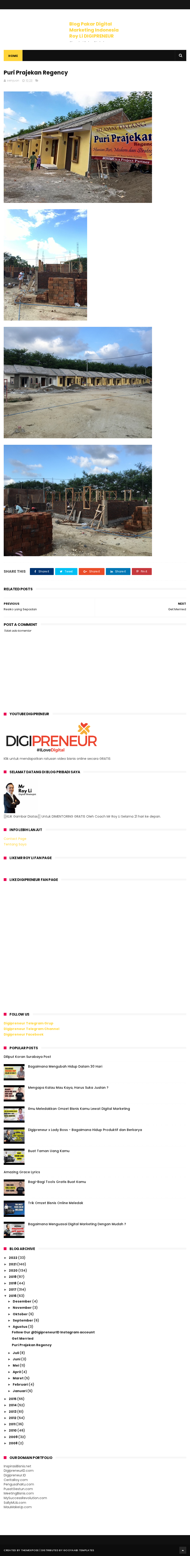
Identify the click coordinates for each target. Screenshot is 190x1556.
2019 (13, 1276)
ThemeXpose (30, 1550)
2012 (13, 1418)
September (23, 1320)
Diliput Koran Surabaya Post (27, 1056)
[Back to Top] (182, 1550)
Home (13, 56)
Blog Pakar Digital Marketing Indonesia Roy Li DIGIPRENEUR (94, 30)
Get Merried (22, 1338)
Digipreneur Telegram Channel (31, 1029)
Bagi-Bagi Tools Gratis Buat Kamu (57, 1181)
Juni (17, 1359)
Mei (16, 1365)
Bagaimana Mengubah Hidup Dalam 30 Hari (65, 1066)
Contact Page (15, 838)
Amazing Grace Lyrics (22, 1172)
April (17, 1372)
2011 (12, 1424)
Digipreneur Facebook (24, 1034)
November (22, 1307)
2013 (13, 1411)
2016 (13, 1295)
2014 (13, 1405)
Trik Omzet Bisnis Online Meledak (55, 1203)
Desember (22, 1301)
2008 (13, 1443)
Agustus (20, 1326)
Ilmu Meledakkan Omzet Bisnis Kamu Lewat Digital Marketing (79, 1108)
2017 (13, 1289)
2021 (13, 1264)
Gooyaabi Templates (78, 1550)
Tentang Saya (15, 844)
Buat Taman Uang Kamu (49, 1151)
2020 (13, 1270)
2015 (13, 1399)
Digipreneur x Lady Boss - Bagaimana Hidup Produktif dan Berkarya (85, 1129)
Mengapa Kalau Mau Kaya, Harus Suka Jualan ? (68, 1087)
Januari (20, 1391)
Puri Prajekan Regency (32, 1345)
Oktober (20, 1314)
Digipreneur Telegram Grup (28, 1023)
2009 (13, 1437)
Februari (21, 1384)
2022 (13, 1257)
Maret (18, 1378)
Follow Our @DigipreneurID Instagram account (53, 1332)
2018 (13, 1283)
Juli (16, 1353)
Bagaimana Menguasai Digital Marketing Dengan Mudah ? (77, 1224)
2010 (13, 1430)
